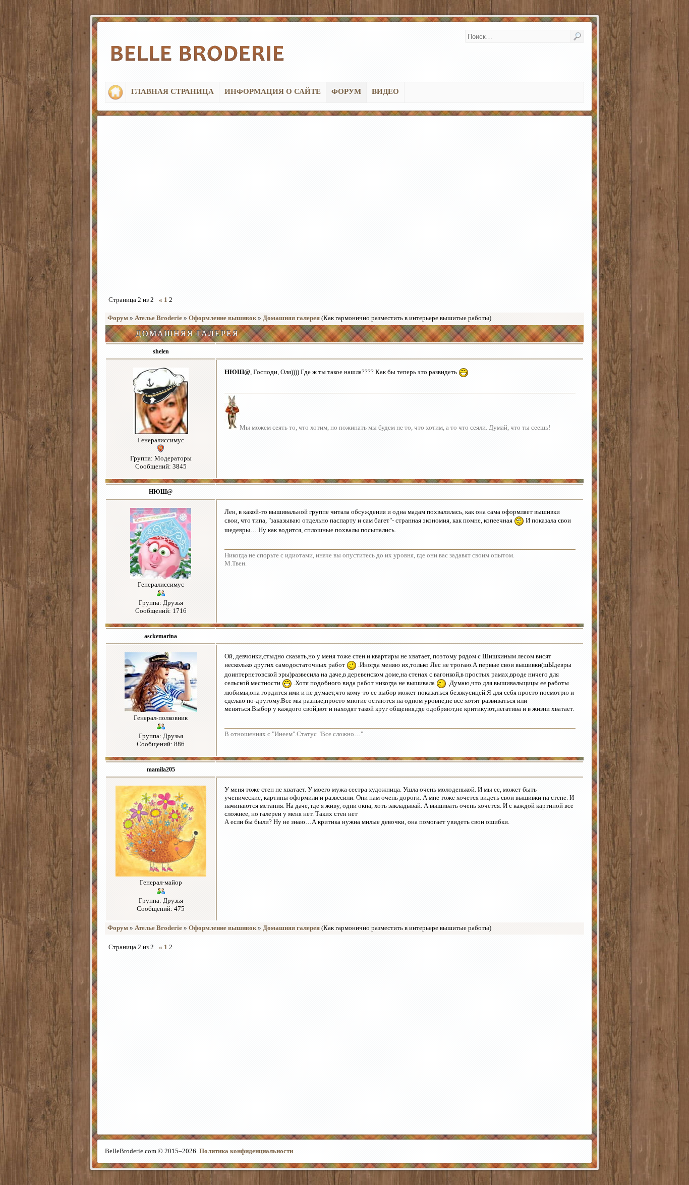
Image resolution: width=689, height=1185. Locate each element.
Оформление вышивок (222, 318)
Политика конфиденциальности (246, 1151)
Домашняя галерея (291, 318)
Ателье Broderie (158, 318)
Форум (117, 318)
